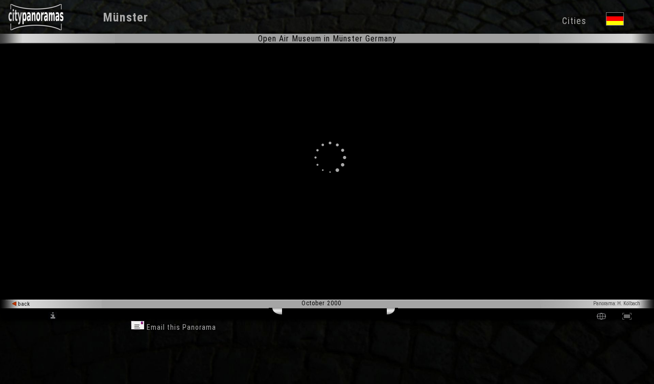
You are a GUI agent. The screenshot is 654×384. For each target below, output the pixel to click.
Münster (125, 17)
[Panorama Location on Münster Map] (601, 317)
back (23, 304)
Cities (574, 20)
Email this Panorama (180, 327)
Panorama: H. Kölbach (616, 303)
